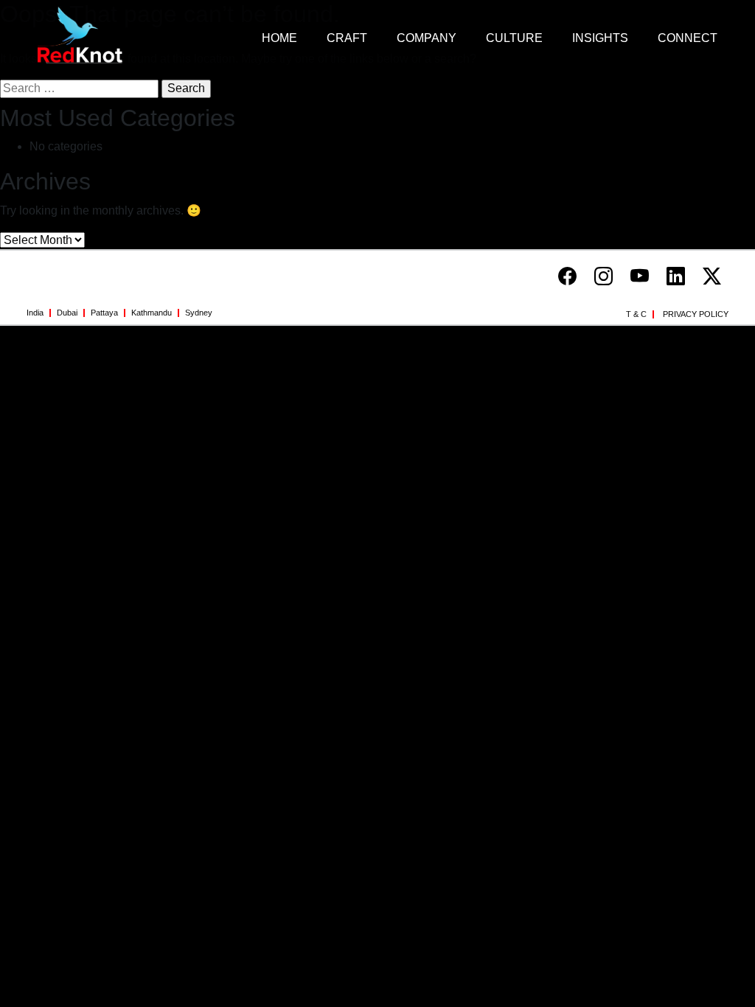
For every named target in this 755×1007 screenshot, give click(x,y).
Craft (347, 38)
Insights (600, 38)
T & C (636, 314)
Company (426, 38)
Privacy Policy (695, 314)
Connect (687, 38)
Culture (514, 38)
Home (279, 38)
